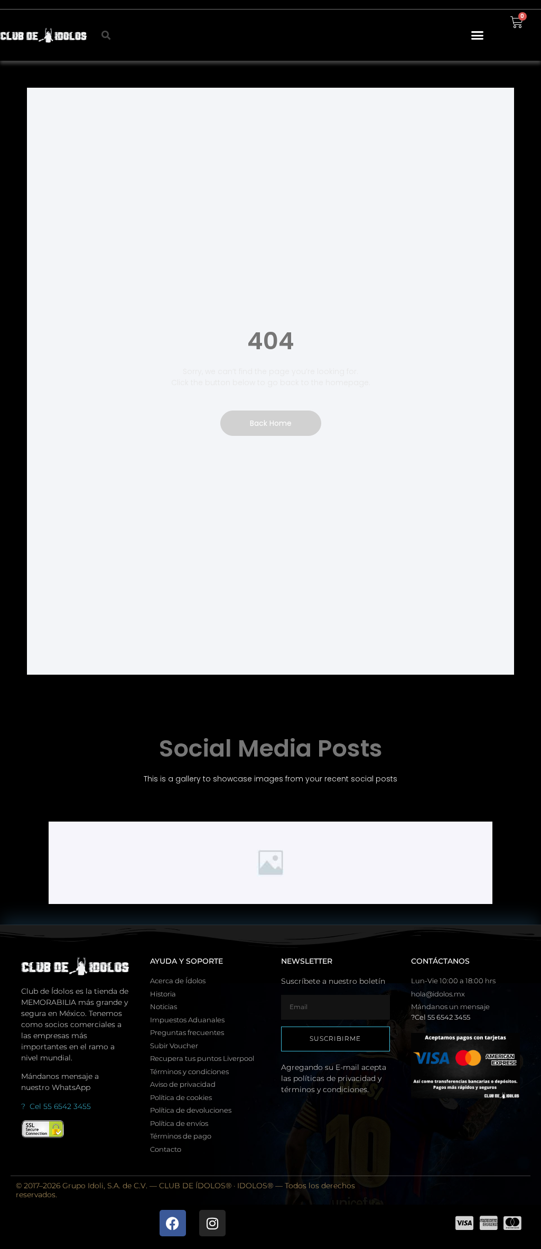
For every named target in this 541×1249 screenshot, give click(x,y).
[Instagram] (212, 1223)
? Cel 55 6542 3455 (56, 1106)
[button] (477, 35)
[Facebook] (173, 1223)
